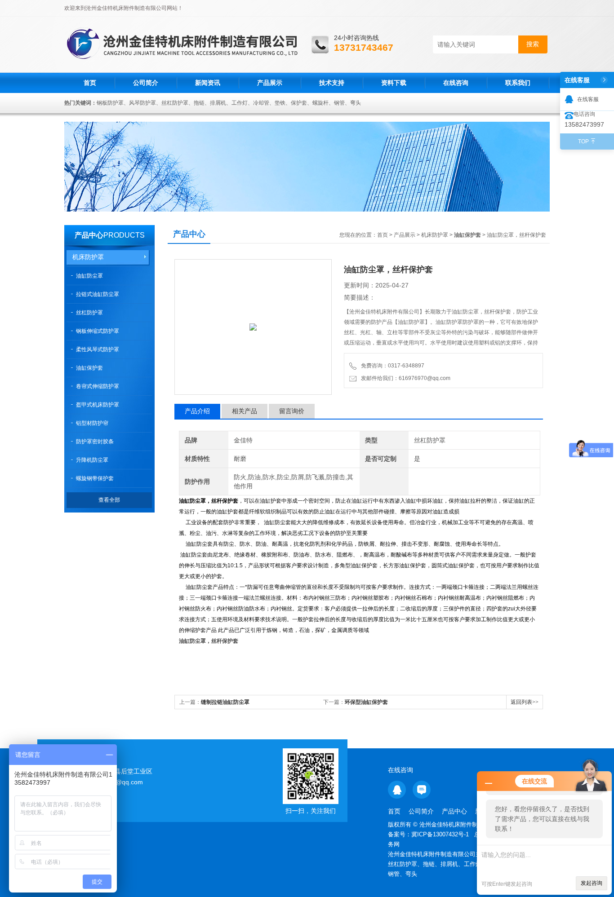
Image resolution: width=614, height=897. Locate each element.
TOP (583, 141)
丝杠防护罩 (89, 312)
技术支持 (331, 82)
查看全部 (109, 500)
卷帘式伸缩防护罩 (97, 386)
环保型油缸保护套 (366, 702)
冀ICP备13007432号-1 (441, 834)
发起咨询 (591, 883)
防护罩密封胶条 (95, 441)
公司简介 (145, 82)
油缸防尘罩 (89, 276)
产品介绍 (197, 411)
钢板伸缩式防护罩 (97, 331)
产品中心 (89, 235)
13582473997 (584, 124)
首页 (90, 82)
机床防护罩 (88, 257)
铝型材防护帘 (92, 423)
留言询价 (291, 411)
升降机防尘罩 (92, 460)
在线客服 (588, 99)
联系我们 (517, 82)
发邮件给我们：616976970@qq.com (404, 378)
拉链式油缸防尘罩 (97, 294)
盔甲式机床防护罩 (97, 405)
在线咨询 (455, 82)
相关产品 (244, 411)
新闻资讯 (207, 82)
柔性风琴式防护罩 (97, 349)
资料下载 (393, 82)
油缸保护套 (89, 368)
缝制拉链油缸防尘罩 (225, 702)
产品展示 (269, 82)
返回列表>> (524, 702)
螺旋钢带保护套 (95, 478)
